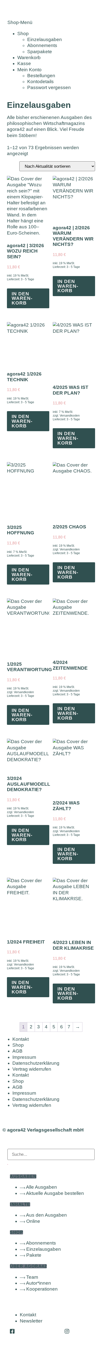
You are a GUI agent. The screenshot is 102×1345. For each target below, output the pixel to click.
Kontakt (20, 1039)
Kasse (24, 63)
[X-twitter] (39, 1331)
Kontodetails (40, 81)
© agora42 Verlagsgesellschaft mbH (43, 1130)
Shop (23, 33)
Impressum (24, 1057)
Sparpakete (39, 51)
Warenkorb (29, 57)
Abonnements (42, 45)
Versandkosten (70, 415)
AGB (17, 1051)
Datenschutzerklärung (35, 1063)
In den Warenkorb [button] (22, 298)
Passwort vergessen (49, 87)
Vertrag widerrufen (31, 1069)
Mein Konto (29, 69)
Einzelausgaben (44, 39)
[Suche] (7, 1164)
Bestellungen (41, 75)
